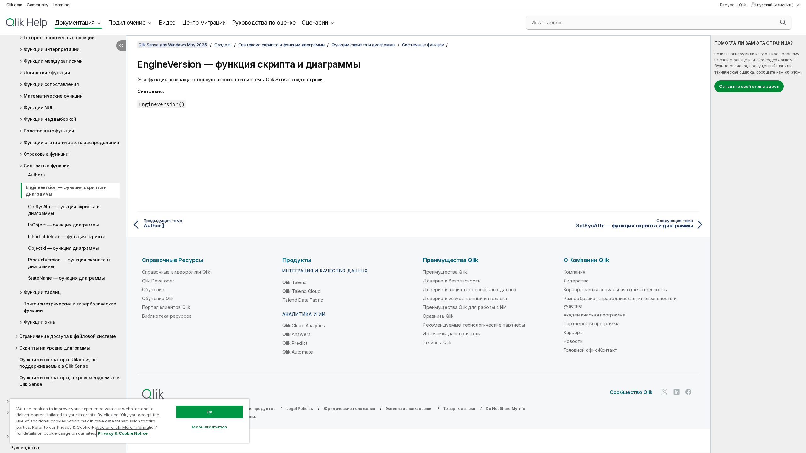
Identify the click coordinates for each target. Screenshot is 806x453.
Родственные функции (49, 130)
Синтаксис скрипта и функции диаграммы (281, 44)
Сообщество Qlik (631, 392)
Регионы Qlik (437, 342)
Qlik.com (14, 4)
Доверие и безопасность (451, 280)
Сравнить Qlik (438, 316)
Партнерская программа (592, 323)
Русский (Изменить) (776, 5)
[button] (783, 22)
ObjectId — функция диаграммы (63, 248)
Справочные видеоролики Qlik (176, 272)
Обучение (153, 289)
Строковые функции (46, 154)
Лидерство (576, 280)
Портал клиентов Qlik (166, 307)
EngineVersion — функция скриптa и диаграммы (66, 191)
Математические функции (53, 95)
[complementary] (758, 244)
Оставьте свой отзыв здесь (749, 86)
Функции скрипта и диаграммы (363, 44)
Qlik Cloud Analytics (303, 325)
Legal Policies (299, 408)
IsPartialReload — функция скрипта (66, 236)
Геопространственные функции (59, 37)
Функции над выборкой (50, 119)
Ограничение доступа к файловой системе (67, 336)
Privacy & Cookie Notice (123, 433)
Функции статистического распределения (71, 142)
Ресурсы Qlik (733, 4)
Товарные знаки (459, 408)
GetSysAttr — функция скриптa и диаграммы (64, 210)
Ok (209, 411)
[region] (129, 421)
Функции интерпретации (52, 49)
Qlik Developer (158, 280)
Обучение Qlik (158, 298)
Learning (61, 4)
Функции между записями (53, 61)
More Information (209, 426)
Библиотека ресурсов (167, 316)
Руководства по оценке (264, 22)
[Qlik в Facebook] (688, 392)
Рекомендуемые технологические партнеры (474, 324)
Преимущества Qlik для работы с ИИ (464, 307)
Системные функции (47, 165)
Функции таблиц (42, 292)
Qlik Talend (294, 282)
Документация (74, 22)
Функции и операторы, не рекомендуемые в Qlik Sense (69, 381)
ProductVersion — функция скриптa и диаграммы (69, 263)
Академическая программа (595, 314)
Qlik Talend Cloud (301, 291)
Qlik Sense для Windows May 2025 (173, 44)
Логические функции (47, 72)
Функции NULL (40, 107)
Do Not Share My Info (505, 408)
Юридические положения (349, 408)
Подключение (126, 22)
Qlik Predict (294, 343)
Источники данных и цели (452, 333)
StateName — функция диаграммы (66, 278)
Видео (167, 22)
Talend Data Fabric (302, 300)
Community (37, 4)
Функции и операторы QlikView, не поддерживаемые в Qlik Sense (58, 363)
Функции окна (39, 322)
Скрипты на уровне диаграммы (54, 347)
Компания (574, 272)
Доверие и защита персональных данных (470, 289)
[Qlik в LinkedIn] (676, 392)
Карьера (573, 332)
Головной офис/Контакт (590, 350)
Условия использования (409, 408)
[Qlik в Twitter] (664, 392)
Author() (36, 174)
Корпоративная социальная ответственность (615, 289)
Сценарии (315, 22)
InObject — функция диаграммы (63, 224)
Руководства (24, 447)
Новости (573, 341)
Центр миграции (204, 22)
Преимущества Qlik (445, 272)
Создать (223, 44)
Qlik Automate (297, 352)
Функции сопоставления (51, 84)
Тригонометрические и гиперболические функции (70, 307)
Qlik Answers (296, 334)
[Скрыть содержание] (121, 45)
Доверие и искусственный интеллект (465, 298)
